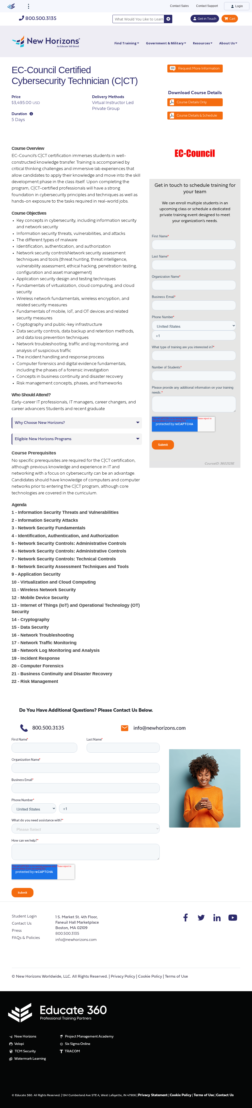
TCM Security (25, 1051)
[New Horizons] (46, 41)
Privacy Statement (153, 1095)
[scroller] (243, 1102)
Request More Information (199, 68)
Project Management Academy (89, 1037)
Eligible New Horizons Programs (43, 439)
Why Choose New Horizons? (40, 423)
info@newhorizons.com (76, 940)
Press (17, 931)
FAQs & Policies (26, 938)
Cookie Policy (150, 977)
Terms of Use (176, 977)
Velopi (19, 1044)
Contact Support (207, 6)
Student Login (24, 916)
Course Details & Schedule (197, 116)
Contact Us (22, 924)
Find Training (125, 43)
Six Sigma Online (77, 1044)
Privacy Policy (123, 977)
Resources (201, 43)
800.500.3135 (40, 18)
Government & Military (165, 43)
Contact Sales (179, 6)
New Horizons (25, 1037)
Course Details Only (192, 102)
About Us (227, 43)
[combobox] (138, 19)
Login (239, 6)
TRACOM (72, 1051)
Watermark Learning (30, 1059)
